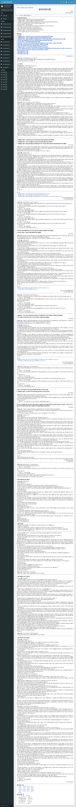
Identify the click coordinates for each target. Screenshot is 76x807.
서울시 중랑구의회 (7, 5)
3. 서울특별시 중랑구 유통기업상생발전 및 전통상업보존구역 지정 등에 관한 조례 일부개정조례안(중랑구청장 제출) (41, 39)
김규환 (24, 786)
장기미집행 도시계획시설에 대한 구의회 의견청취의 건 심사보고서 (32, 360)
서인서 (18, 578)
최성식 (28, 790)
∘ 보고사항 (19, 35)
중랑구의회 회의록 (7, 2)
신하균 (24, 789)
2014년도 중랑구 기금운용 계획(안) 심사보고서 (27, 289)
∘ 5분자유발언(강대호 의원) (22, 50)
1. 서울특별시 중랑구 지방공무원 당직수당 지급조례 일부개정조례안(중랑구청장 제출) (35, 36)
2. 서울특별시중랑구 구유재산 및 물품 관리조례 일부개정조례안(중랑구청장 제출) (34, 37)
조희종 (18, 325)
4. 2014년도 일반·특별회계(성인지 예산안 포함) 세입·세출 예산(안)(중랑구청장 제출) (34, 40)
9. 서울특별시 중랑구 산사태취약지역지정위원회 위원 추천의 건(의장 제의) (32, 47)
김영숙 (18, 152)
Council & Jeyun (5, 805)
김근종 (20, 58)
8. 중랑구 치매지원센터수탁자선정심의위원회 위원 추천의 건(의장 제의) (32, 45)
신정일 (20, 789)
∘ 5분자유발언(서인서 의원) (22, 52)
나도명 (18, 240)
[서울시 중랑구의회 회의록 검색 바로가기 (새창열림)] (2, 6)
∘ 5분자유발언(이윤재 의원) (22, 53)
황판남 (20, 792)
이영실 (32, 789)
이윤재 (18, 639)
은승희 (28, 789)
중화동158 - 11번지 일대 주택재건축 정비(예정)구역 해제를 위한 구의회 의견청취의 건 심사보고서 (38, 359)
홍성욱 (32, 790)
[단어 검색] (11, 10)
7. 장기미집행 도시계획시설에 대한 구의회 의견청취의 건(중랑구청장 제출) (32, 44)
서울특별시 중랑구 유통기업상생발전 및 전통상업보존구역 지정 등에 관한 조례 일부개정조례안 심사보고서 (40, 196)
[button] (69, 2)
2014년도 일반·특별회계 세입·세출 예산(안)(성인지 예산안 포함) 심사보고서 (33, 287)
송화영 (18, 414)
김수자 (32, 786)
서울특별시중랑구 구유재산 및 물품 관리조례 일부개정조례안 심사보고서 (33, 195)
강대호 (18, 481)
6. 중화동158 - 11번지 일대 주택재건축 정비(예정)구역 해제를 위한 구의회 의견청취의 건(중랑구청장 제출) (39, 43)
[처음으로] (21, 63)
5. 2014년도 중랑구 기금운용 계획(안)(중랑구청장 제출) (28, 41)
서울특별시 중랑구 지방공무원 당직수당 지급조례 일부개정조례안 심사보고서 (34, 193)
